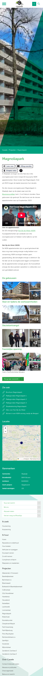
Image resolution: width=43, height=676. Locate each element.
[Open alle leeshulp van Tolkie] (20, 170)
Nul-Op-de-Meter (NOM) (26, 231)
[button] (5, 428)
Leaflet (21, 459)
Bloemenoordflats (8, 194)
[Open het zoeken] (39, 4)
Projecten (12, 150)
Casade (4, 150)
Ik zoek (5, 521)
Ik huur (5, 535)
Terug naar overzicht (11, 379)
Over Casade (8, 659)
